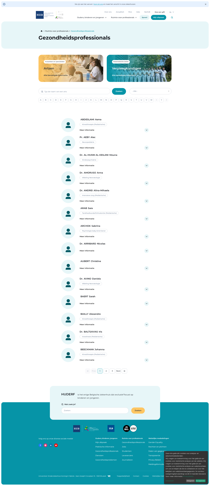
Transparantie (154, 455)
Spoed (144, 17)
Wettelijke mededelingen (162, 476)
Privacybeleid (188, 476)
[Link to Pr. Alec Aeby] (105, 143)
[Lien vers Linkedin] (50, 445)
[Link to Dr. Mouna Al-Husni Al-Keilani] (105, 161)
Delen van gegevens (157, 451)
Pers (130, 12)
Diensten (99, 455)
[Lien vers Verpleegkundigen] (139, 68)
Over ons (108, 12)
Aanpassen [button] (170, 481)
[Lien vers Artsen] (70, 68)
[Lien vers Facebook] (40, 445)
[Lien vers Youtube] (56, 445)
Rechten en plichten (157, 447)
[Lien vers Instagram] (45, 445)
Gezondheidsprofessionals (106, 451)
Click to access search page (172, 17)
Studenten (127, 451)
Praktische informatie (105, 447)
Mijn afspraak (158, 17)
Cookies (146, 476)
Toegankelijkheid (123, 476)
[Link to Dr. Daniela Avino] (105, 284)
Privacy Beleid (154, 460)
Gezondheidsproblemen (106, 460)
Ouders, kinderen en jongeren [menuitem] (90, 17)
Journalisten (127, 460)
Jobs (138, 12)
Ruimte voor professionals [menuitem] (122, 17)
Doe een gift (160, 12)
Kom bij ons (98, 4)
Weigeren (190, 481)
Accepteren (200, 481)
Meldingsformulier (156, 464)
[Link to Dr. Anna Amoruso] (105, 178)
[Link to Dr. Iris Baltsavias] (105, 337)
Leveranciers (127, 455)
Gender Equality (155, 442)
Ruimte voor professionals (56, 31)
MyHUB (147, 12)
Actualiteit (120, 12)
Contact (136, 476)
